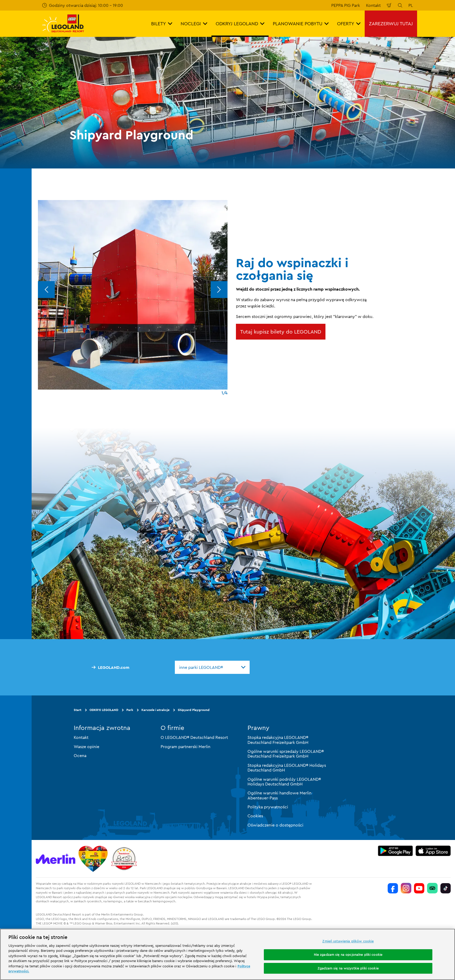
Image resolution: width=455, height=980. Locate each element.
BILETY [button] (158, 24)
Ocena (80, 755)
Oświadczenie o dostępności (275, 825)
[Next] (219, 289)
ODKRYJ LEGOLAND (104, 710)
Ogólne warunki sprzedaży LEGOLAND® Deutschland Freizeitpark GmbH (286, 754)
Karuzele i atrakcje (155, 710)
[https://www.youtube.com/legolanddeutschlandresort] (419, 888)
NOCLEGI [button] (191, 24)
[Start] (93, 858)
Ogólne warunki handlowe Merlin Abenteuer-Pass (279, 795)
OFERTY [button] (345, 24)
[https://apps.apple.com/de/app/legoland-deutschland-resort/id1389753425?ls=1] (433, 850)
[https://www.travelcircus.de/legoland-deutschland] (124, 858)
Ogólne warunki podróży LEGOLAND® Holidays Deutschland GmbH (284, 782)
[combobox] (212, 667)
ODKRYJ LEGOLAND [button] (237, 24)
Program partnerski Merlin (185, 746)
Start (77, 710)
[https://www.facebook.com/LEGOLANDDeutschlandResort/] (393, 888)
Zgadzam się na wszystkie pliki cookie (348, 968)
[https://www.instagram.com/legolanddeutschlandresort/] (406, 888)
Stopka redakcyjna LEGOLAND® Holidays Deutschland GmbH (287, 768)
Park (129, 710)
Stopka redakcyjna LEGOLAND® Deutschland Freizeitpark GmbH (278, 740)
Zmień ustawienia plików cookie (348, 941)
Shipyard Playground (194, 710)
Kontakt (373, 5)
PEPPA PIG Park (345, 5)
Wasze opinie (86, 746)
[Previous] (46, 289)
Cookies (255, 815)
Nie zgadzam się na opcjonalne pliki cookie (348, 954)
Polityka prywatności (268, 806)
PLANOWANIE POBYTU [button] (297, 24)
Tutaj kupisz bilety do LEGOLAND (280, 331)
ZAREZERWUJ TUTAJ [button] (391, 24)
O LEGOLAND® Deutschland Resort (194, 737)
